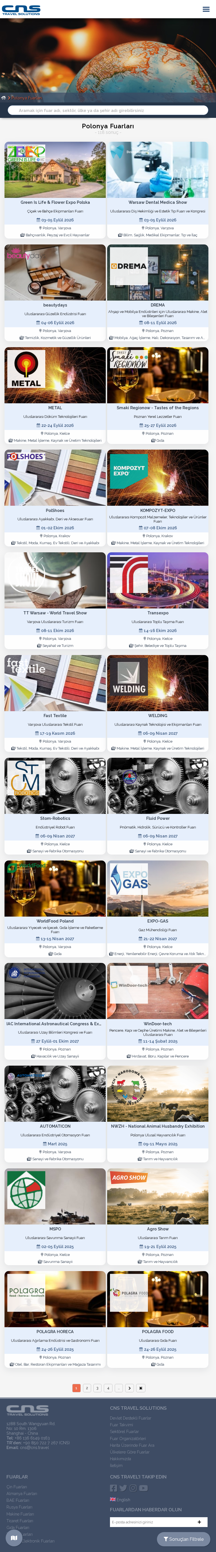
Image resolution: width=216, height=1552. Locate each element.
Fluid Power (158, 818)
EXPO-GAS (157, 921)
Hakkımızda (120, 1458)
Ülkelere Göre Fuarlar (130, 1452)
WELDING (157, 715)
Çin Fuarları (16, 1486)
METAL (55, 407)
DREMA (158, 305)
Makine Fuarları (20, 1514)
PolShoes (55, 510)
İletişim (116, 1465)
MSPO (55, 1228)
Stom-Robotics (55, 818)
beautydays (55, 305)
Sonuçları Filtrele (186, 1539)
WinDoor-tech (158, 1023)
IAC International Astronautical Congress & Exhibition (60, 1023)
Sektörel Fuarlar (124, 1431)
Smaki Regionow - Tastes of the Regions (158, 407)
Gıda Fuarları (17, 1527)
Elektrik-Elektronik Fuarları (30, 1541)
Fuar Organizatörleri (128, 1438)
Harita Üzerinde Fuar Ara (132, 1445)
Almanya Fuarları (21, 1493)
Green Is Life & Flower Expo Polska (55, 202)
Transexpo (157, 612)
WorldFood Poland (55, 921)
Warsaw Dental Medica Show (158, 202)
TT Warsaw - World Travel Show (55, 612)
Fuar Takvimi (121, 1424)
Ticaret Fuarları (19, 1520)
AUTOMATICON (55, 1126)
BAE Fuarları (17, 1500)
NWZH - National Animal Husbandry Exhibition (158, 1126)
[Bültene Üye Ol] (199, 1522)
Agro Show (158, 1228)
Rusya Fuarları (19, 1507)
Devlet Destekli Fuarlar (130, 1418)
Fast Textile (55, 715)
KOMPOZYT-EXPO (157, 510)
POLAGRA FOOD (158, 1331)
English (123, 1499)
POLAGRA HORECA (55, 1331)
